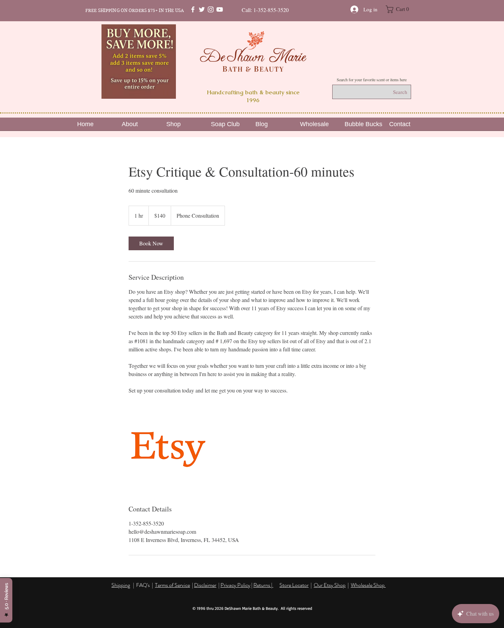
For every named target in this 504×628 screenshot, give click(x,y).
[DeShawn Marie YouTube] (220, 9)
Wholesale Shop (368, 585)
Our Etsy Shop (330, 585)
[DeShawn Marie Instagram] (211, 9)
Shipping (120, 585)
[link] (151, 243)
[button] (401, 9)
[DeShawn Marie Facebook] (193, 9)
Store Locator (294, 585)
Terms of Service (172, 585)
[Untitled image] (168, 449)
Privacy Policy (235, 585)
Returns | (263, 585)
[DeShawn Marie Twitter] (202, 9)
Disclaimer (205, 585)
